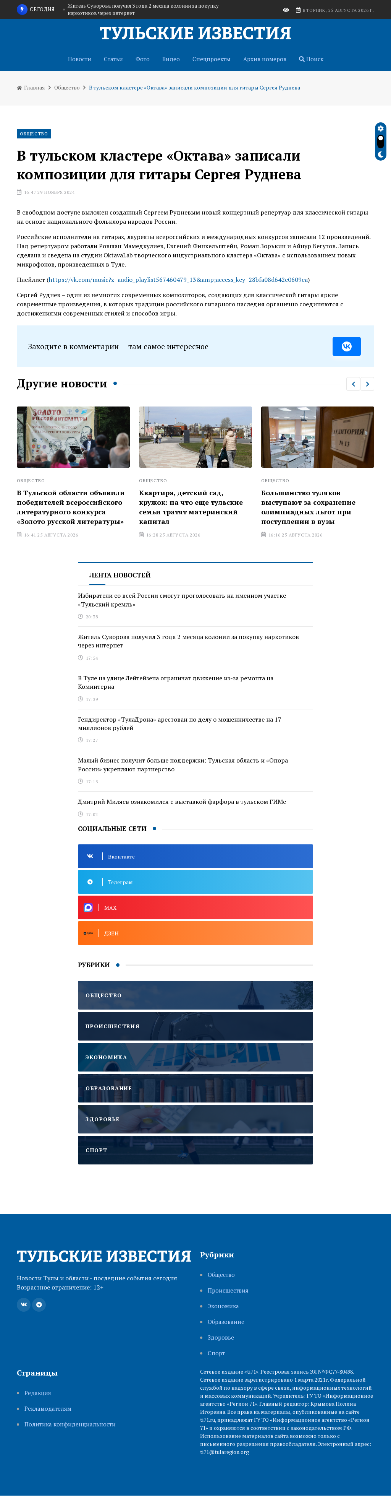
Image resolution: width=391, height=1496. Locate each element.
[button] (353, 384)
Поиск (314, 59)
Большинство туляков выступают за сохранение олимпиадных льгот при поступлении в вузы (308, 507)
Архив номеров (264, 59)
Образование (226, 1322)
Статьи (113, 59)
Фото (143, 59)
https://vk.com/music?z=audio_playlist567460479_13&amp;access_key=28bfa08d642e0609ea (178, 279)
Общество (67, 87)
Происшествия (228, 1290)
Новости (79, 59)
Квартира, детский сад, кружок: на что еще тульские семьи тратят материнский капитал (191, 507)
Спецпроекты (211, 59)
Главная (34, 87)
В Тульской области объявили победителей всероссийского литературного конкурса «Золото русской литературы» (71, 507)
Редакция (37, 1393)
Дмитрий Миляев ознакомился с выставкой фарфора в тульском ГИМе (182, 801)
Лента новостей (120, 575)
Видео (171, 59)
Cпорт (216, 1353)
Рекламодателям (47, 1408)
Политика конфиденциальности (70, 1424)
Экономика (223, 1306)
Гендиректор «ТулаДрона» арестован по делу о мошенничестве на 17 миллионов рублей (179, 723)
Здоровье (221, 1337)
